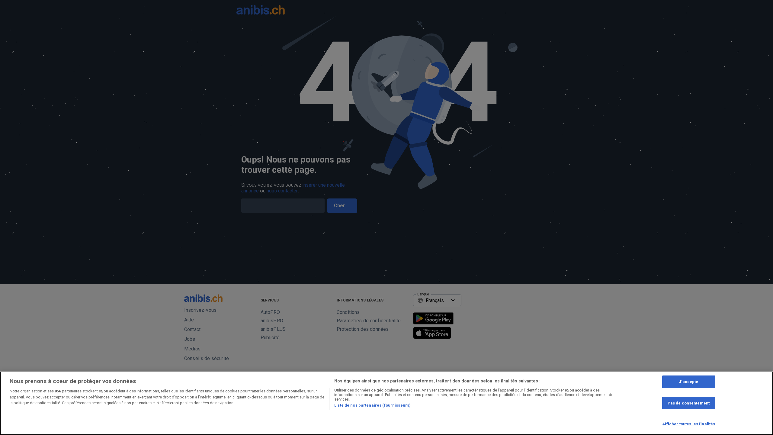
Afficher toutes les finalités (688, 424)
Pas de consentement (689, 403)
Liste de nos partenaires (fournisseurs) (372, 405)
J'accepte (688, 381)
